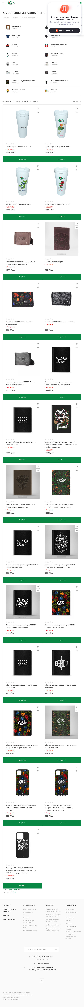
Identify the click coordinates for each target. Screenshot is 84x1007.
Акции (6, 915)
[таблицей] (80, 101)
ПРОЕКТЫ (50, 905)
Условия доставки (71, 912)
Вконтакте (42, 981)
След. (15, 890)
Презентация (28, 912)
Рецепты (68, 923)
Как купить (70, 905)
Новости (26, 915)
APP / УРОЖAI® (9, 919)
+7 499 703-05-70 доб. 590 (42, 957)
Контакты (26, 918)
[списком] (77, 101)
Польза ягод (69, 918)
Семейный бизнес (29, 909)
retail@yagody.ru (43, 963)
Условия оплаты (71, 909)
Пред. (10, 890)
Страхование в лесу (30, 930)
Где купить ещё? (70, 926)
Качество (68, 915)
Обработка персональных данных (70, 936)
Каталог (7, 905)
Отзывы (68, 920)
